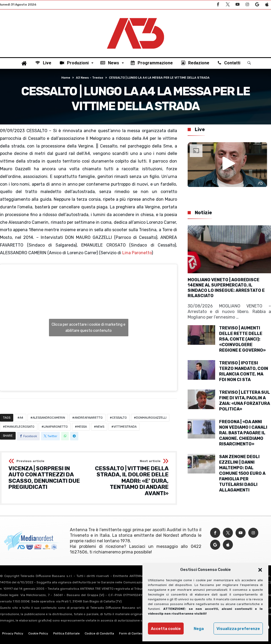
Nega (199, 628)
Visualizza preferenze (238, 628)
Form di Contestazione (136, 633)
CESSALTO (119, 417)
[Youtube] (237, 4)
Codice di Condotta (99, 633)
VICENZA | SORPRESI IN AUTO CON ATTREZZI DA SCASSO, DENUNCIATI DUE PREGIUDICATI (44, 474)
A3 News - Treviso (89, 77)
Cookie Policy (38, 633)
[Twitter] (227, 4)
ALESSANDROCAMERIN (49, 417)
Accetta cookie (166, 628)
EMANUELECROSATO (19, 426)
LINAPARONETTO (56, 426)
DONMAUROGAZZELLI (151, 417)
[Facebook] (218, 4)
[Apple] (267, 4)
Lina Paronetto (137, 252)
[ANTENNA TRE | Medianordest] (135, 17)
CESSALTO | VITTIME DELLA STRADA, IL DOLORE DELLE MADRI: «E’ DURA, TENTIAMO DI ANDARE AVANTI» (132, 478)
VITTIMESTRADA (125, 426)
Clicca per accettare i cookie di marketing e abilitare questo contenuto (88, 327)
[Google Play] (257, 4)
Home (65, 77)
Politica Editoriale (66, 633)
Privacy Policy (12, 633)
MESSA (82, 426)
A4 (21, 417)
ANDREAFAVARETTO (88, 417)
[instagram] (247, 4)
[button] (260, 570)
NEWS (100, 426)
